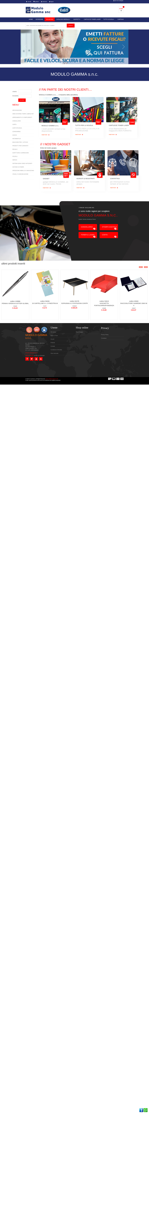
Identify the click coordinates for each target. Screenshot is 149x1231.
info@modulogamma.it (31, 352)
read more (45, 134)
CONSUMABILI (16, 131)
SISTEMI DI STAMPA (18, 167)
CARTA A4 (121, 19)
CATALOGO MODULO (62, 19)
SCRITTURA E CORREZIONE (20, 152)
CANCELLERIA (16, 121)
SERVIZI (14, 160)
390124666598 (29, 355)
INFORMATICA (16, 138)
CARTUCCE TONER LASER (92, 19)
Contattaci (104, 338)
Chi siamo (53, 332)
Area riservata (54, 353)
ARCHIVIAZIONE (17, 110)
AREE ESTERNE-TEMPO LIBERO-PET (23, 113)
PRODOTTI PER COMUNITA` (20, 145)
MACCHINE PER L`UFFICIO (20, 142)
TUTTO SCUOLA (108, 19)
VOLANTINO (49, 19)
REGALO (14, 149)
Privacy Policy (105, 334)
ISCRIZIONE (39, 19)
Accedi (52, 339)
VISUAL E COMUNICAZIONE (20, 174)
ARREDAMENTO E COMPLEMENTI (22, 117)
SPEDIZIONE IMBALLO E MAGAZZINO (23, 170)
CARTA (14, 124)
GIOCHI (14, 135)
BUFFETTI (77, 19)
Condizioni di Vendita (56, 349)
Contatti (53, 346)
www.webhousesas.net (52, 378)
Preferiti (53, 342)
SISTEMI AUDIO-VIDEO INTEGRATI (22, 163)
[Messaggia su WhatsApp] (145, 1110)
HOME (31, 19)
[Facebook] (141, 1110)
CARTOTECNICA (17, 128)
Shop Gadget (79, 332)
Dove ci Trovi (54, 335)
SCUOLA (14, 156)
